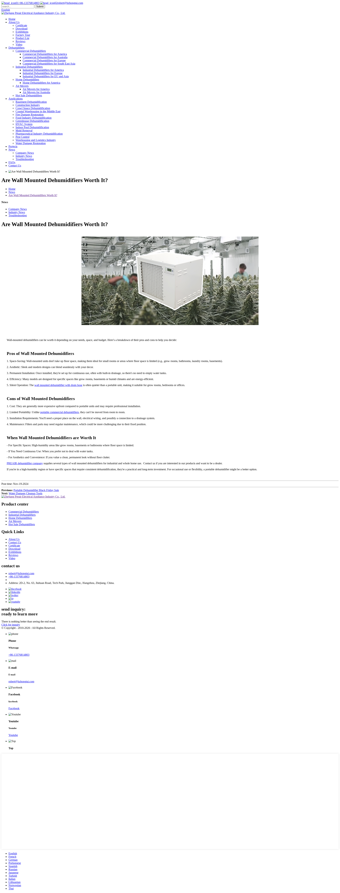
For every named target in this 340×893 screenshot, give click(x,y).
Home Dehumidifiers (27, 79)
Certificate (21, 25)
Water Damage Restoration (31, 143)
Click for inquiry (10, 624)
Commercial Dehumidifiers (31, 50)
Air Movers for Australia (36, 92)
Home (11, 19)
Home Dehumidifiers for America (41, 82)
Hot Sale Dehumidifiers (29, 95)
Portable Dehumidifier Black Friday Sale (36, 490)
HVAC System (24, 124)
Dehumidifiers (16, 47)
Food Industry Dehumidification (34, 117)
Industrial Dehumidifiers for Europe (43, 73)
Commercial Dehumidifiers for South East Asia (49, 63)
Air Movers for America (36, 89)
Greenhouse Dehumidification (32, 120)
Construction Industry (28, 105)
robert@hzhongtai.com (70, 2)
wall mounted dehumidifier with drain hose (58, 385)
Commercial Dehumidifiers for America (45, 54)
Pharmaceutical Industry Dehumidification (39, 133)
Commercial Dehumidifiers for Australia (45, 57)
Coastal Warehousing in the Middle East (38, 111)
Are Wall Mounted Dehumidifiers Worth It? (32, 195)
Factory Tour (23, 34)
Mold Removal (24, 130)
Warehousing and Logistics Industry (36, 140)
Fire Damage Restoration (30, 114)
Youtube (13, 735)
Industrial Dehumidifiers (29, 66)
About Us (13, 22)
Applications (15, 98)
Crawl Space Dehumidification (33, 108)
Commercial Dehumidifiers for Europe (44, 60)
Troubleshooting (25, 159)
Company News (25, 152)
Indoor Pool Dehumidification (32, 127)
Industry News (24, 155)
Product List (22, 38)
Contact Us (14, 165)
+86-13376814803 (29, 2)
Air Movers (22, 85)
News (11, 149)
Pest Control (22, 136)
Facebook (13, 708)
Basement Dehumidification (31, 101)
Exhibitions (22, 31)
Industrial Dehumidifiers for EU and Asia (46, 76)
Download (21, 28)
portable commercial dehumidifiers (59, 412)
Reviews (20, 41)
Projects (12, 146)
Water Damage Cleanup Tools (25, 493)
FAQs (11, 162)
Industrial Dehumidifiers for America (43, 69)
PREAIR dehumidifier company (25, 463)
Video (19, 44)
